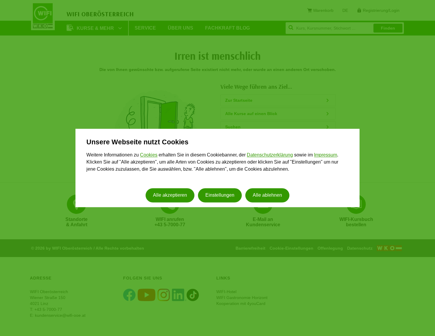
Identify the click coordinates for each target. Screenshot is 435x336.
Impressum (325, 154)
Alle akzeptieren (170, 195)
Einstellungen (219, 195)
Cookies (148, 154)
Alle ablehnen (267, 195)
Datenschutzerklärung (270, 154)
